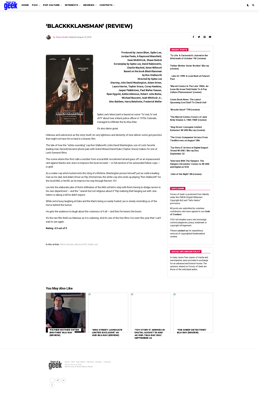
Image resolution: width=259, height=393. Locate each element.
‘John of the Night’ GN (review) (186, 174)
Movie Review (67, 244)
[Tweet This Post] (199, 36)
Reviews (88, 5)
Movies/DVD (81, 244)
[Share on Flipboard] (204, 36)
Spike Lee (93, 244)
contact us (182, 230)
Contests (106, 5)
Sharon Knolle (62, 37)
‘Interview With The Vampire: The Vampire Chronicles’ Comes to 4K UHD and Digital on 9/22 (189, 164)
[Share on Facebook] (193, 36)
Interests (71, 5)
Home (25, 5)
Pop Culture (51, 5)
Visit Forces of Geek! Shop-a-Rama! (79, 367)
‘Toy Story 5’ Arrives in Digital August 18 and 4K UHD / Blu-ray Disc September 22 (189, 150)
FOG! (35, 5)
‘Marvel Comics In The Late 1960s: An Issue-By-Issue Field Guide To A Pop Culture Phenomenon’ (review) (189, 89)
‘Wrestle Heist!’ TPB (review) (185, 109)
